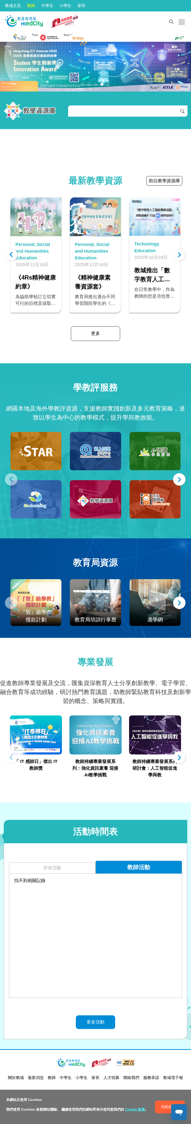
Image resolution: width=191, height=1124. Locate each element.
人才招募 (111, 1078)
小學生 (65, 5)
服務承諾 (151, 1078)
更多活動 (95, 1022)
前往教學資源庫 (164, 180)
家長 (82, 5)
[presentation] (11, 256)
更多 (95, 333)
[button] (82, 84)
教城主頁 (13, 5)
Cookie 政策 (135, 1109)
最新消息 (36, 1078)
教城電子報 (173, 1078)
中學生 (47, 5)
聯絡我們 (131, 1078)
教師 (31, 5)
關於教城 (16, 1078)
